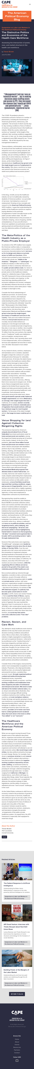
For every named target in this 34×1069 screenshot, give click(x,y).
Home (17, 1039)
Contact (17, 1053)
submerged (25, 261)
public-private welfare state (13, 268)
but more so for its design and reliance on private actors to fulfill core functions (17, 253)
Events (17, 1044)
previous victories (14, 756)
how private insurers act (17, 320)
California (14, 773)
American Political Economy (21, 205)
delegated (13, 261)
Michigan (22, 773)
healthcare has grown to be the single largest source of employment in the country (17, 165)
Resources (17, 1047)
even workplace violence (19, 697)
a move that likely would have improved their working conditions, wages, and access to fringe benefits (16, 484)
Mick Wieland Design (19, 1026)
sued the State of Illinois (15, 596)
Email (4, 837)
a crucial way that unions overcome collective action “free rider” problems (15, 615)
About (17, 1042)
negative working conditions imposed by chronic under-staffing (15, 762)
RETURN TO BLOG (17, 994)
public (30, 579)
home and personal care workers (13, 436)
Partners (17, 1050)
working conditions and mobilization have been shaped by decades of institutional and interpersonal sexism (16, 685)
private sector (9, 581)
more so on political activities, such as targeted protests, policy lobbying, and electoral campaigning (16, 525)
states (4, 758)
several (28, 756)
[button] (30, 4)
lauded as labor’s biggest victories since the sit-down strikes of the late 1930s (16, 546)
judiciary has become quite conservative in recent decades (15, 592)
